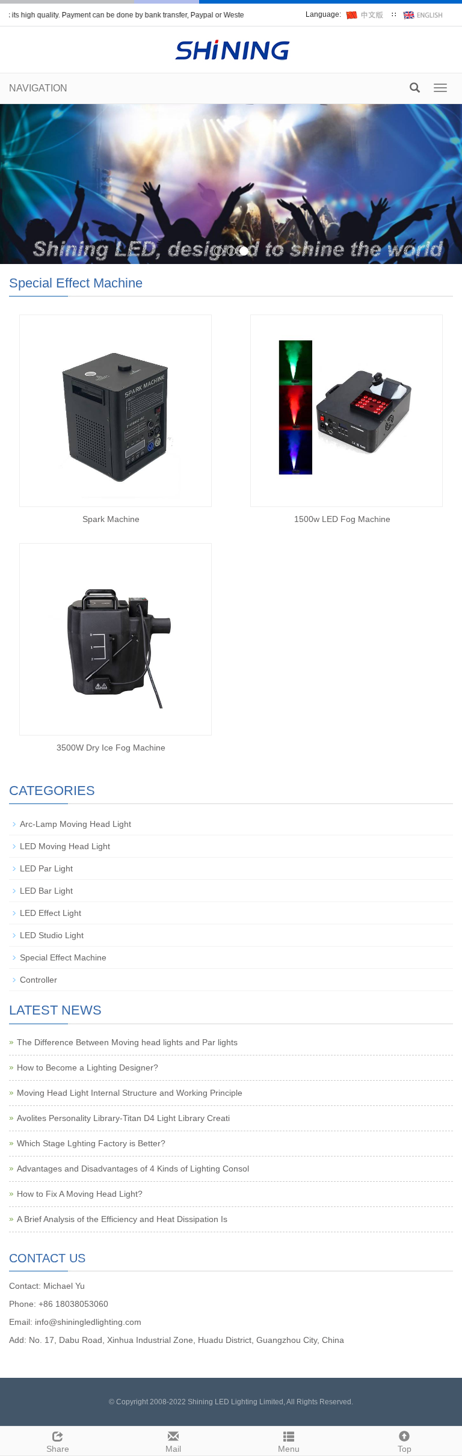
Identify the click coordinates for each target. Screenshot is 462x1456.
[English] (423, 14)
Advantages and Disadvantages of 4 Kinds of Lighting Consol (133, 1168)
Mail (173, 1449)
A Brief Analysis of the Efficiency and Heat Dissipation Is (122, 1219)
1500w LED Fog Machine (342, 519)
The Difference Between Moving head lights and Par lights (127, 1042)
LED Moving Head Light (65, 846)
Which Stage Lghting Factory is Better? (91, 1143)
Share (57, 1449)
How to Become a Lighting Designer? (87, 1067)
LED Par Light (46, 868)
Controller (38, 979)
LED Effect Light (50, 913)
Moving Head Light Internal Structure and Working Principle (129, 1093)
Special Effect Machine (63, 957)
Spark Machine (111, 519)
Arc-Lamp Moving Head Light (75, 824)
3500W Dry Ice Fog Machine (111, 747)
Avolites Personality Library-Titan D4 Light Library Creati (123, 1118)
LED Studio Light (52, 935)
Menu (289, 1449)
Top (404, 1449)
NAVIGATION (38, 88)
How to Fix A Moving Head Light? (80, 1194)
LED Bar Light (46, 890)
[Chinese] (366, 14)
